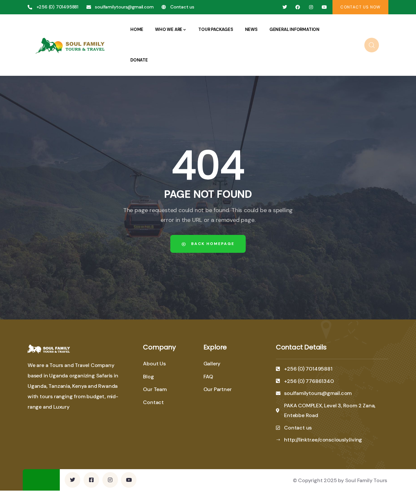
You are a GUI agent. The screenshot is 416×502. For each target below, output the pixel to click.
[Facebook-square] (91, 480)
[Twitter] (285, 7)
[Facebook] (298, 7)
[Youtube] (324, 7)
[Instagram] (311, 7)
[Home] (71, 45)
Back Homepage (211, 243)
